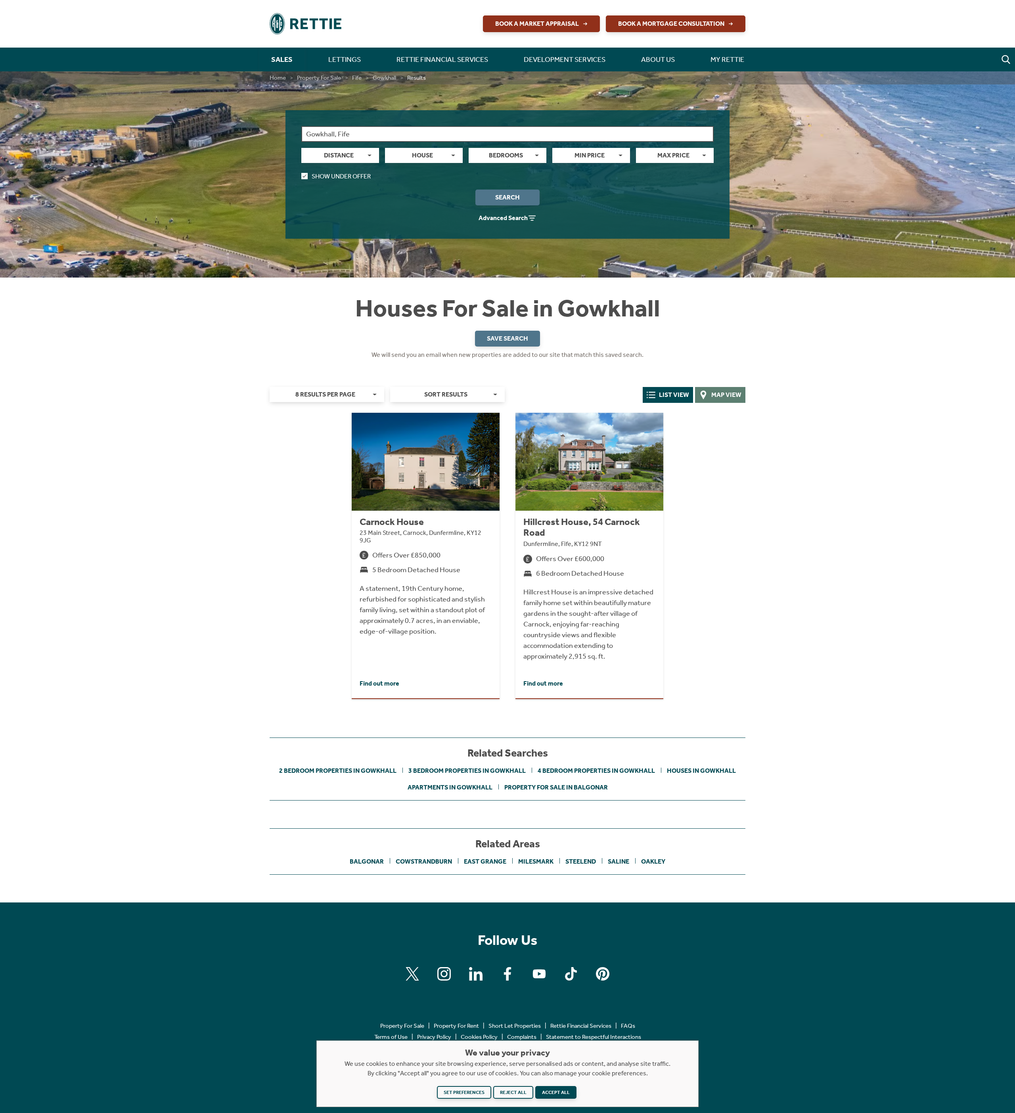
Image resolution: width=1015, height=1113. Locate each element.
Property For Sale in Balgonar (556, 787)
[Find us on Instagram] (444, 974)
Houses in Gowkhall (701, 770)
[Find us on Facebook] (507, 974)
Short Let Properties (514, 1025)
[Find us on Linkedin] (476, 974)
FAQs (628, 1025)
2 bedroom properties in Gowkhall (337, 770)
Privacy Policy (434, 1036)
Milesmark (535, 861)
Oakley (653, 861)
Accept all (556, 1092)
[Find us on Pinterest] (602, 974)
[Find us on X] (412, 974)
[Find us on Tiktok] (571, 974)
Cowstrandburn (424, 861)
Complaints (521, 1036)
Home (278, 77)
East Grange (485, 861)
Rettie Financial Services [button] (442, 59)
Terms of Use (391, 1036)
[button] (1006, 59)
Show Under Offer (341, 176)
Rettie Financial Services (580, 1025)
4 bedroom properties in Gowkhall (596, 770)
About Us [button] (658, 59)
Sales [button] (282, 59)
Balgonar (367, 861)
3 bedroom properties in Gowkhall (467, 770)
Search (507, 197)
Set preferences (464, 1092)
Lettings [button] (344, 59)
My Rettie (727, 59)
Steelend (580, 861)
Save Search (507, 338)
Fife (357, 77)
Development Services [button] (564, 59)
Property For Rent (456, 1025)
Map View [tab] (726, 394)
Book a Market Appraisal (537, 23)
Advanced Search (503, 218)
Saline (618, 861)
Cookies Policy (479, 1036)
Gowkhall (384, 77)
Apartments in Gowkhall (450, 787)
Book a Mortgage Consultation (671, 23)
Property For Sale (319, 77)
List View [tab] (674, 394)
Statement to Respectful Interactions (593, 1036)
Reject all (513, 1092)
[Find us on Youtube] (539, 974)
